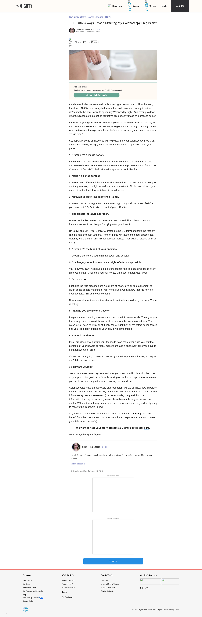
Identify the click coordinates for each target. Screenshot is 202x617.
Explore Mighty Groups (110, 584)
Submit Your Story (69, 580)
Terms (177, 610)
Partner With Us (67, 584)
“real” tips (133, 413)
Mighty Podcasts (107, 591)
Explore (135, 6)
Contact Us (105, 580)
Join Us (180, 5)
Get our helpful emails (96, 95)
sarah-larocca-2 (78, 464)
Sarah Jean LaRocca (84, 29)
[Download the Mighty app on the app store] (150, 581)
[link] (24, 6)
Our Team (26, 584)
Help (24, 594)
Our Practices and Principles (33, 591)
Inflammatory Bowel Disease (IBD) (90, 16)
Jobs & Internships (29, 587)
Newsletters (117, 6)
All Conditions (67, 597)
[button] (97, 29)
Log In (164, 6)
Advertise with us (68, 587)
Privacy (171, 610)
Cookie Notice (28, 601)
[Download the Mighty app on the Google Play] (172, 581)
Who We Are (27, 580)
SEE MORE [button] (113, 561)
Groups (152, 6)
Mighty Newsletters (108, 587)
